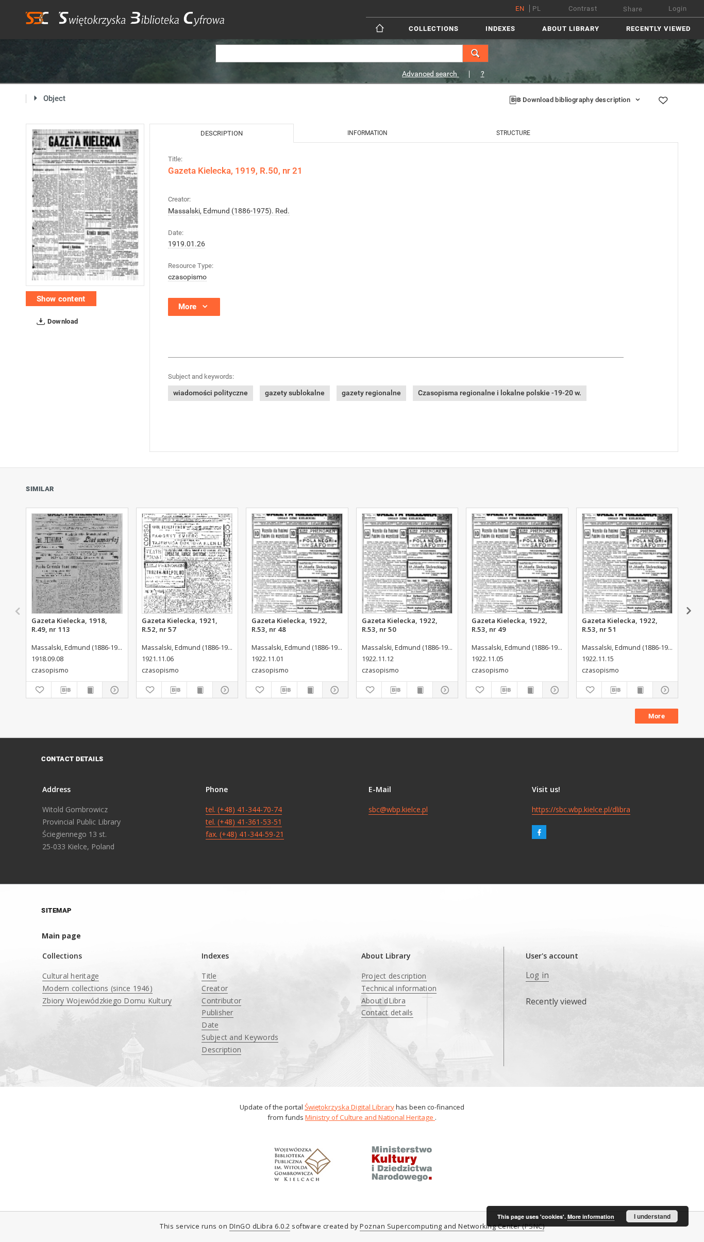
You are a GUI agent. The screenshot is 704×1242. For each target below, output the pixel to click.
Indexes (500, 28)
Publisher (217, 1012)
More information (590, 1216)
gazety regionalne (371, 393)
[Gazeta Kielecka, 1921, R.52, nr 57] (187, 563)
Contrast (582, 8)
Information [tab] (367, 133)
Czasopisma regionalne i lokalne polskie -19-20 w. (499, 393)
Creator (215, 988)
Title (209, 976)
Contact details (387, 1012)
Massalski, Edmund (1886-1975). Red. (229, 211)
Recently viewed (658, 28)
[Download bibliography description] (64, 690)
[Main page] (380, 28)
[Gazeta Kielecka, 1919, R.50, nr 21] (85, 204)
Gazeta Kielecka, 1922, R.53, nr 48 (289, 624)
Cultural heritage (70, 976)
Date (210, 1025)
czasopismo (187, 277)
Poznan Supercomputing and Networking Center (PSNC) (452, 1226)
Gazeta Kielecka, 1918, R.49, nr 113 (69, 624)
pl (536, 8)
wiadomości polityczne (210, 393)
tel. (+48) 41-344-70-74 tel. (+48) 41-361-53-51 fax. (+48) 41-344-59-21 (245, 821)
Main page (61, 936)
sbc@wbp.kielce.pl (398, 809)
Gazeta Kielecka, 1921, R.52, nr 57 (179, 624)
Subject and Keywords (240, 1037)
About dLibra (383, 1000)
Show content (61, 299)
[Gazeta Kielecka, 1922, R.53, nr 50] (407, 563)
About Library (570, 28)
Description (221, 1049)
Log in (537, 975)
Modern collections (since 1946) (97, 988)
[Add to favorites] (663, 100)
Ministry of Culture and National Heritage (370, 1117)
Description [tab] (221, 133)
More (656, 716)
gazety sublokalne (295, 393)
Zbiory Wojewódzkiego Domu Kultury (107, 1000)
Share (633, 9)
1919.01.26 (186, 244)
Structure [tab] (513, 133)
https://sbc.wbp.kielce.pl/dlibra (581, 809)
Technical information (399, 988)
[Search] (476, 53)
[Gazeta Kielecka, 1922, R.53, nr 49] (517, 563)
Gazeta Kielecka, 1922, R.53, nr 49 (509, 624)
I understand (652, 1216)
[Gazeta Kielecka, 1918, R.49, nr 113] (77, 563)
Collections (434, 28)
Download (62, 321)
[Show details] (113, 690)
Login (677, 8)
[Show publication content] (89, 690)
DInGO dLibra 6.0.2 (259, 1226)
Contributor (221, 1000)
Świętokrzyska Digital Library (349, 1107)
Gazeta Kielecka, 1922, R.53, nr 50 (400, 624)
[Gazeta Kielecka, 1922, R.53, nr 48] (297, 563)
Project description (394, 976)
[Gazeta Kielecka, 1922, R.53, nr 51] (627, 563)
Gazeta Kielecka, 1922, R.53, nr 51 (620, 624)
